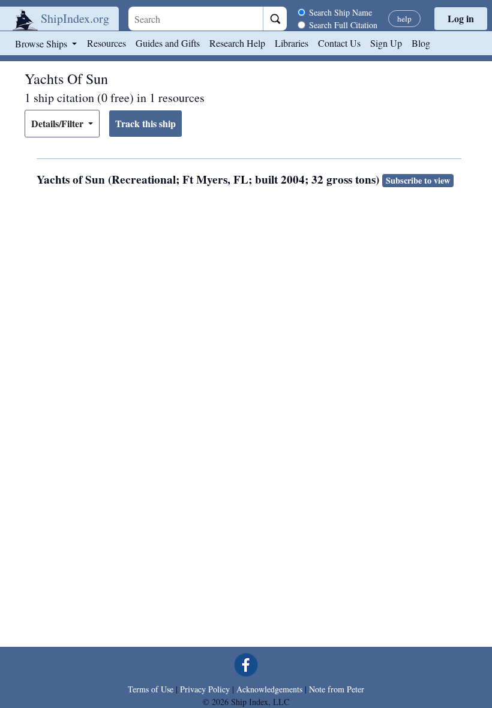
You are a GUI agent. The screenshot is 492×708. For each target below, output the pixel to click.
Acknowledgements (269, 689)
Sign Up (386, 43)
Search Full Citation (343, 25)
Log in (461, 18)
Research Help (237, 43)
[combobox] (195, 19)
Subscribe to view (418, 180)
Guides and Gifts (168, 43)
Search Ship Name (340, 12)
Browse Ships (42, 43)
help (404, 18)
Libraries (291, 43)
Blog (421, 43)
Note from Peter (336, 689)
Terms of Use (150, 689)
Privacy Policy (205, 689)
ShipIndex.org (75, 18)
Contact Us (339, 43)
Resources (106, 43)
